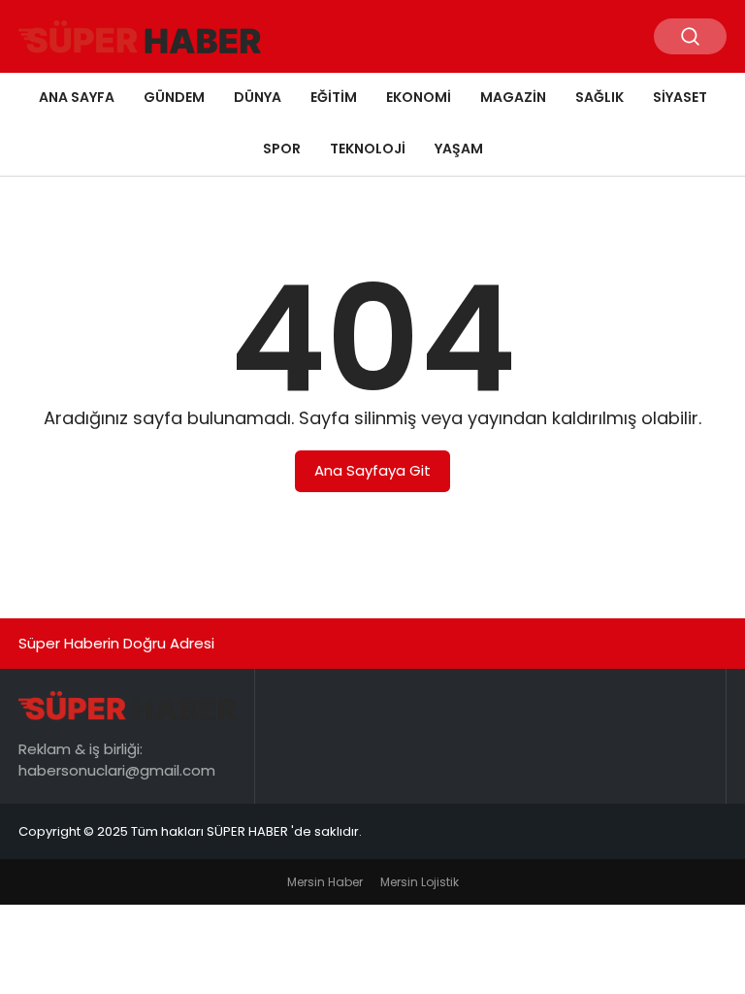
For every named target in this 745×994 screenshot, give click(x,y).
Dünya (257, 97)
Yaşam (459, 148)
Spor (282, 148)
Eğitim (333, 97)
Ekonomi (418, 97)
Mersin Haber (325, 882)
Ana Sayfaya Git (372, 470)
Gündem (174, 97)
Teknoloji (367, 148)
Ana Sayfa (76, 97)
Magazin (513, 97)
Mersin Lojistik (419, 882)
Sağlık (599, 97)
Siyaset (680, 97)
